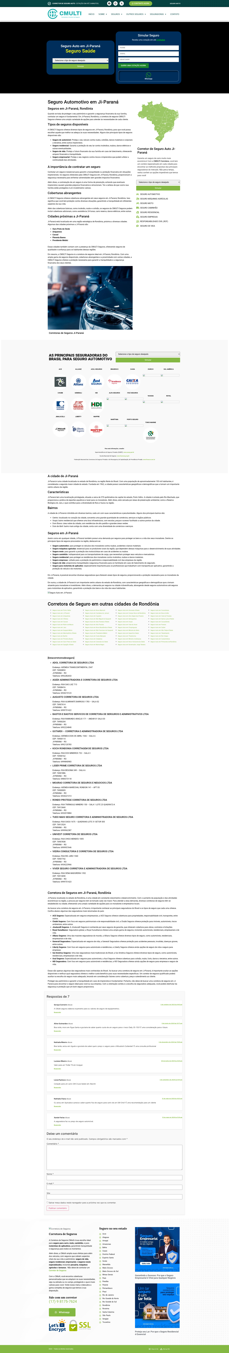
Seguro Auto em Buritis (59, 636)
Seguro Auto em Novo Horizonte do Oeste (131, 642)
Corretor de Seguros (57, 1270)
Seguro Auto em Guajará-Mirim (62, 630)
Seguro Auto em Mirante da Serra (128, 630)
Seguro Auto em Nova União (160, 613)
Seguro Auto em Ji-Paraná (61, 613)
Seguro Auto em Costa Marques (95, 636)
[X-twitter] (122, 3)
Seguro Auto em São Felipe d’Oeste (162, 630)
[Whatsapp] (148, 75)
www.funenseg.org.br (123, 456)
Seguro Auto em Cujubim (93, 616)
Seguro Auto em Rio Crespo (159, 636)
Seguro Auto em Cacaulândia (160, 622)
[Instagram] (115, 3)
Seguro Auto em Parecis (158, 624)
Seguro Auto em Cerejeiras (93, 639)
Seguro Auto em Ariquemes (61, 616)
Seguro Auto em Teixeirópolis (160, 633)
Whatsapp (148, 79)
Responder (57, 1012)
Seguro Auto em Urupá (125, 622)
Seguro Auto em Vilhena (60, 619)
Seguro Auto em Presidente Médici (96, 633)
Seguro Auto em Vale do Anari (127, 624)
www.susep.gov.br (128, 452)
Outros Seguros (134, 14)
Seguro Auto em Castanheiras (160, 639)
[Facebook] (109, 3)
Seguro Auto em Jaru (59, 627)
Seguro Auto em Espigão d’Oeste (62, 644)
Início (91, 14)
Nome (50, 1174)
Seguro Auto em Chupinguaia (127, 627)
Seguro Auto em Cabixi (158, 627)
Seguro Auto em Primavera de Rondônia (163, 642)
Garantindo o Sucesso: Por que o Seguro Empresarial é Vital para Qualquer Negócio (155, 1276)
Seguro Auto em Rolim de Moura (62, 624)
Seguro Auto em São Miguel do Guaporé (98, 619)
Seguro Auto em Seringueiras (127, 619)
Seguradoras (157, 14)
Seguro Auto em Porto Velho (61, 610)
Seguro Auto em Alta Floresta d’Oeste (97, 622)
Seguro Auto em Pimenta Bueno (62, 639)
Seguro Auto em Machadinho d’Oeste (64, 633)
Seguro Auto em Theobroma (127, 636)
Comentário (53, 1144)
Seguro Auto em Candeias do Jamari (97, 613)
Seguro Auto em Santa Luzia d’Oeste (162, 619)
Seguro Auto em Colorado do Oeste (96, 642)
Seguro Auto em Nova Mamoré (95, 610)
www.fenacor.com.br (149, 459)
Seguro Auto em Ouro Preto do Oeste (64, 642)
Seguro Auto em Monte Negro (94, 644)
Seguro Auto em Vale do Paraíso (161, 616)
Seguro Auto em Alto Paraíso (94, 624)
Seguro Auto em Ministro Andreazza (129, 639)
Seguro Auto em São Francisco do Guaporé (99, 630)
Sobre (102, 14)
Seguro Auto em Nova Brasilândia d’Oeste (98, 627)
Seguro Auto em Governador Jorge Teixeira (131, 644)
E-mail (50, 1183)
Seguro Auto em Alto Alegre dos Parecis (130, 616)
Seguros (115, 14)
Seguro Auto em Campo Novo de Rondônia (132, 613)
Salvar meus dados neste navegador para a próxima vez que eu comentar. (82, 1203)
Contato (174, 14)
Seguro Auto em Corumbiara (160, 610)
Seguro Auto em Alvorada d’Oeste (128, 610)
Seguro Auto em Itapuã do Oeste (128, 633)
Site (48, 1193)
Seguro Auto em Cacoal (60, 622)
